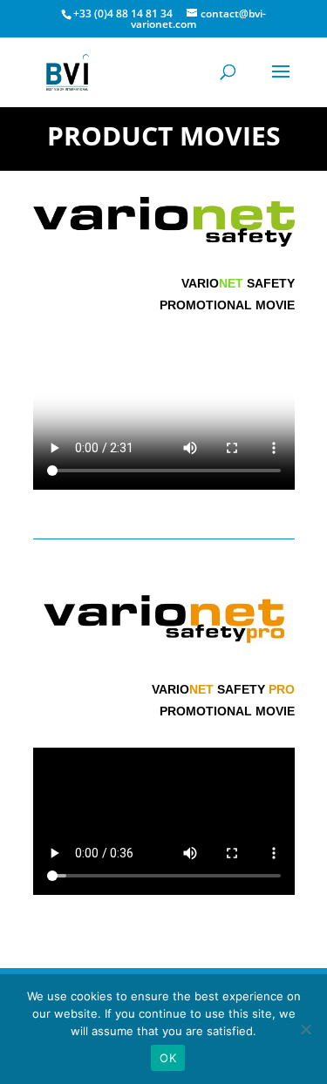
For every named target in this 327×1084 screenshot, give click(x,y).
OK (168, 1058)
